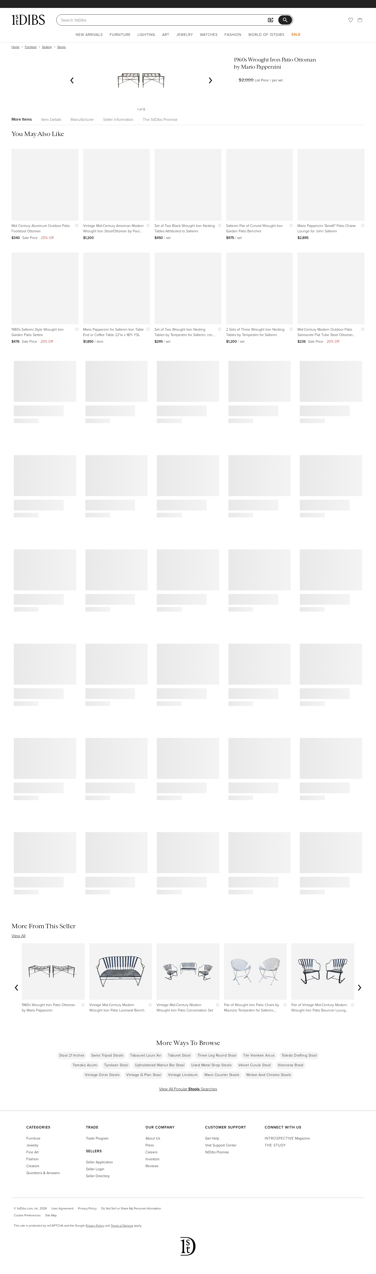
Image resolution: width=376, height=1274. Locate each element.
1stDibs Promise (217, 1152)
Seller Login (95, 1168)
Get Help (212, 1138)
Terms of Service (122, 1225)
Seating (47, 47)
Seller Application (99, 1162)
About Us (153, 1138)
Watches (209, 34)
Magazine (287, 1138)
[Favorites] (350, 20)
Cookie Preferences (27, 1215)
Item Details (51, 119)
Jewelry (184, 34)
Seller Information (118, 119)
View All (18, 935)
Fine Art (32, 1152)
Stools (61, 47)
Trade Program (97, 1138)
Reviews (152, 1165)
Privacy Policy (87, 1208)
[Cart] (360, 20)
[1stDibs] (28, 20)
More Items (22, 119)
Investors (152, 1158)
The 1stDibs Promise (160, 119)
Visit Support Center (220, 1145)
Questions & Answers (43, 1172)
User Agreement (62, 1208)
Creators (32, 1165)
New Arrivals (89, 34)
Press (150, 1145)
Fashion (233, 34)
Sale (296, 34)
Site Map (51, 1215)
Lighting (146, 34)
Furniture (120, 34)
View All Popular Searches (188, 1089)
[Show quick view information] (76, 225)
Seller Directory (98, 1175)
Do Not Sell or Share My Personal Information (131, 1208)
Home (15, 47)
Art (165, 34)
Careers (151, 1152)
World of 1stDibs (266, 34)
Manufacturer (82, 119)
